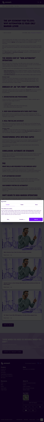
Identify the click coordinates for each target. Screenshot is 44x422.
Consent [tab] (7, 204)
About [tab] (36, 204)
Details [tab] (22, 204)
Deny (8, 219)
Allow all (36, 219)
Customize (21, 219)
